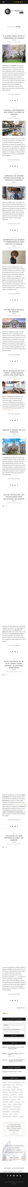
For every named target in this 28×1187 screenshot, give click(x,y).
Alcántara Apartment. (19, 804)
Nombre (6, 1025)
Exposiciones (6, 1089)
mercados (13, 1099)
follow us (24, 1171)
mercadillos (6, 1099)
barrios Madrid (6, 1084)
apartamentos (17, 1082)
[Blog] (14, 1129)
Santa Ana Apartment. (7, 409)
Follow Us (4, 1073)
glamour (21, 1094)
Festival (13, 1089)
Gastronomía (15, 492)
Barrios (14, 173)
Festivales (19, 1089)
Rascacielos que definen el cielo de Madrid (14, 838)
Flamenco (5, 1092)
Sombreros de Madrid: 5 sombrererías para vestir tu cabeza (14, 242)
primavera (5, 1109)
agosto (10, 1082)
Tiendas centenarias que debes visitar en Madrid (14, 112)
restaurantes (6, 1111)
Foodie (21, 1092)
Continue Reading (14, 94)
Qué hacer (14, 33)
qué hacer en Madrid (15, 1109)
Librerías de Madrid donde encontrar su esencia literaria (14, 178)
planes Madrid (16, 1106)
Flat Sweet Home (13, 1092)
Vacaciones (15, 1116)
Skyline (16, 976)
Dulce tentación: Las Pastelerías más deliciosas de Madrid (14, 497)
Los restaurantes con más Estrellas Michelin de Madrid (16, 1048)
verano (21, 1116)
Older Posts (21, 1007)
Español (6, 1013)
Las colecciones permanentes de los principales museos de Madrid (17, 1060)
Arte (23, 1082)
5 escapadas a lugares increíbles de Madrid (16, 1054)
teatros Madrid (7, 1116)
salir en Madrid (15, 1111)
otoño (4, 1104)
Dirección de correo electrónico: (12, 1029)
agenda (4, 1082)
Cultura (9, 1087)
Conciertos (19, 1084)
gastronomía (13, 1094)
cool (4, 1087)
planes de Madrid (17, 1104)
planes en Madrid (7, 1106)
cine (13, 1084)
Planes (9, 1104)
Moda (19, 1099)
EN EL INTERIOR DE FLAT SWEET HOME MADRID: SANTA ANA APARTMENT (14, 373)
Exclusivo (15, 1087)
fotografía (5, 1094)
